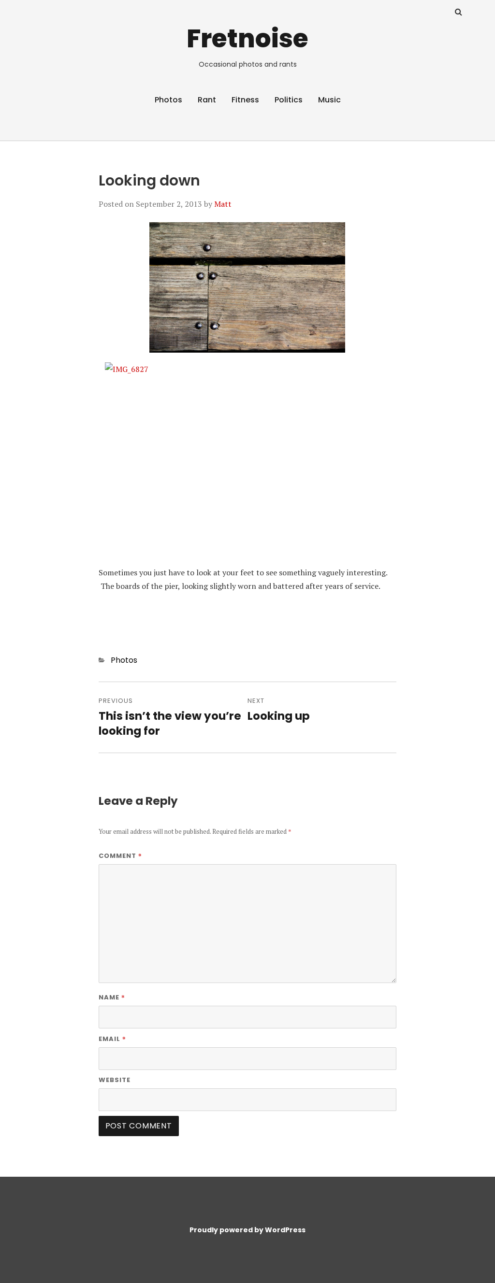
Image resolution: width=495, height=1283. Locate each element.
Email (112, 1038)
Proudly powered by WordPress (247, 1230)
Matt (223, 204)
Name (112, 997)
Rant (207, 99)
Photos (168, 99)
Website (115, 1079)
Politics (289, 99)
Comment (120, 855)
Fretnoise (247, 38)
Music (329, 99)
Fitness (245, 99)
